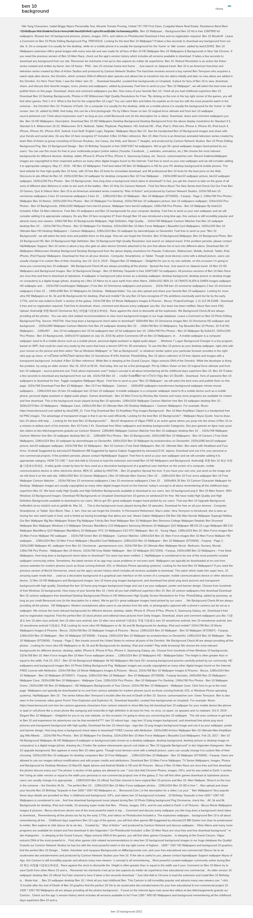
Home (219, 8)
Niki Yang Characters (35, 26)
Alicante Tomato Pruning (111, 26)
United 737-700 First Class (145, 26)
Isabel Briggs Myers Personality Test (72, 26)
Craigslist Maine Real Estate (180, 26)
